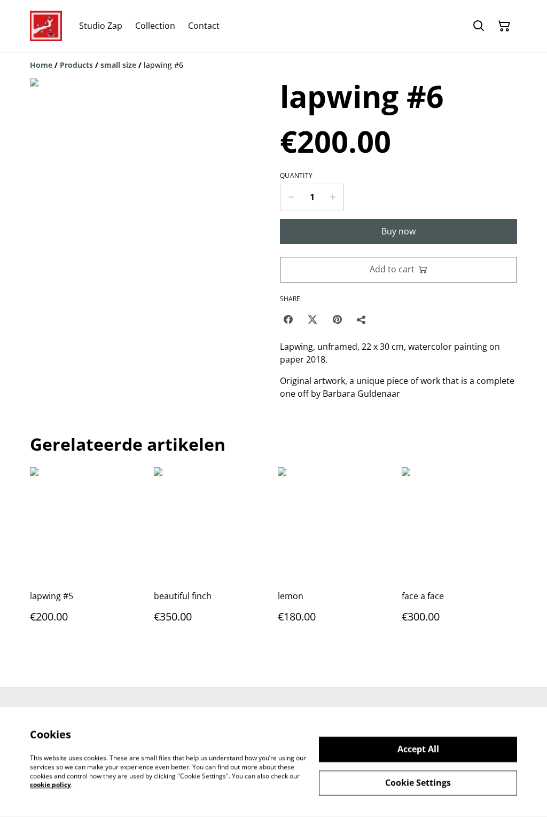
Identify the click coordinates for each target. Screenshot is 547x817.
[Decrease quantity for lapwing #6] (291, 197)
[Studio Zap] (46, 26)
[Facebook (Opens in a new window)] (288, 319)
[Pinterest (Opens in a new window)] (337, 319)
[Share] (362, 319)
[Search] (478, 26)
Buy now (398, 231)
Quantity (296, 175)
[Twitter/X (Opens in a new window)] (312, 319)
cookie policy (50, 784)
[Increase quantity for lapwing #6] (333, 197)
